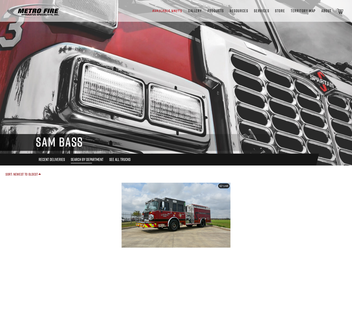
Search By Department (87, 159)
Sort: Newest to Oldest (22, 174)
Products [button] (216, 11)
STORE (280, 11)
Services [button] (261, 11)
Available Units (167, 10)
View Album (176, 220)
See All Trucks (120, 159)
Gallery (195, 11)
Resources (239, 11)
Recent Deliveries (52, 159)
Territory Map (303, 11)
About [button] (326, 11)
